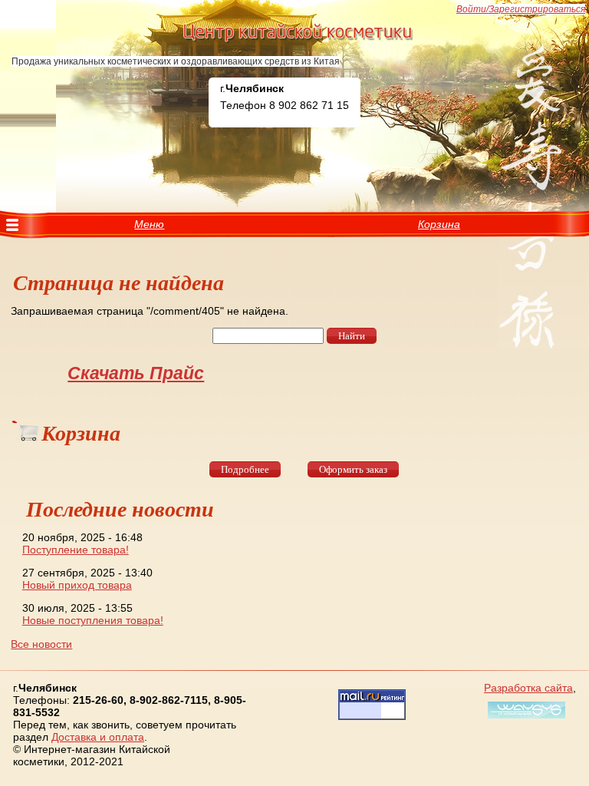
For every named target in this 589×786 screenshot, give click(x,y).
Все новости (41, 644)
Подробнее (245, 469)
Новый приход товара (77, 585)
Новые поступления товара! (92, 620)
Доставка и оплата (97, 737)
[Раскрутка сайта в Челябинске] (524, 718)
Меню (149, 224)
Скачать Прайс (135, 373)
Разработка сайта (528, 688)
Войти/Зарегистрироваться (520, 9)
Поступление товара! (75, 549)
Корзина (439, 224)
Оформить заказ (353, 469)
